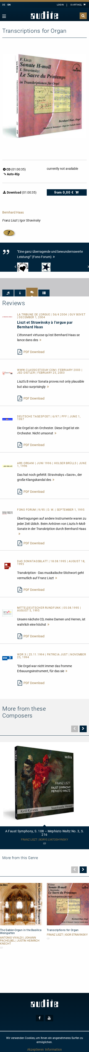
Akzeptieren (35, 1049)
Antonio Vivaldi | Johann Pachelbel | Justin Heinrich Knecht (19, 940)
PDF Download (34, 352)
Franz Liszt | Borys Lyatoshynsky (44, 839)
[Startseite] (44, 15)
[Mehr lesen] (40, 340)
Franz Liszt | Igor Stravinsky (67, 934)
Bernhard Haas (13, 212)
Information (53, 1049)
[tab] (8, 293)
